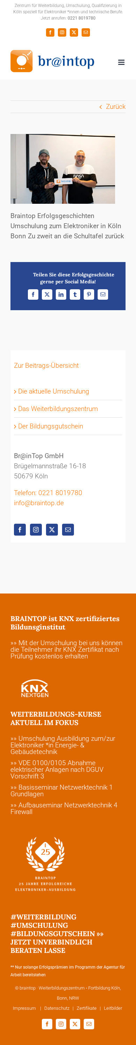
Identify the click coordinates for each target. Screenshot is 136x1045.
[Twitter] (52, 530)
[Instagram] (36, 530)
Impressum (25, 1008)
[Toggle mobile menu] (122, 62)
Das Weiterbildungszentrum (58, 409)
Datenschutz (56, 1008)
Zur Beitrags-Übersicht (46, 365)
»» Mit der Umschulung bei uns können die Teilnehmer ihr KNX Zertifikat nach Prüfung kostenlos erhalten (66, 649)
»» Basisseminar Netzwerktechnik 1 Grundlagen (61, 790)
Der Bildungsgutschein (50, 426)
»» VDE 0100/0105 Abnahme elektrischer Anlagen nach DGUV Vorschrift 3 (57, 769)
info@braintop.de (39, 503)
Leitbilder (113, 1008)
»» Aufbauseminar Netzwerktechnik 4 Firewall (64, 808)
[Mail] (68, 530)
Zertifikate (87, 1008)
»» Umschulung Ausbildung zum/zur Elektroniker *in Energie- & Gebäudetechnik (62, 745)
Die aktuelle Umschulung (53, 391)
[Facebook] (20, 530)
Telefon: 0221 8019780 (48, 493)
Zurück (116, 107)
